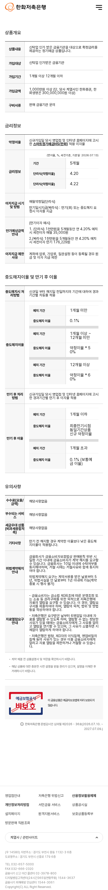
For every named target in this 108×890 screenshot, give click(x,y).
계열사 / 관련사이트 (24, 837)
